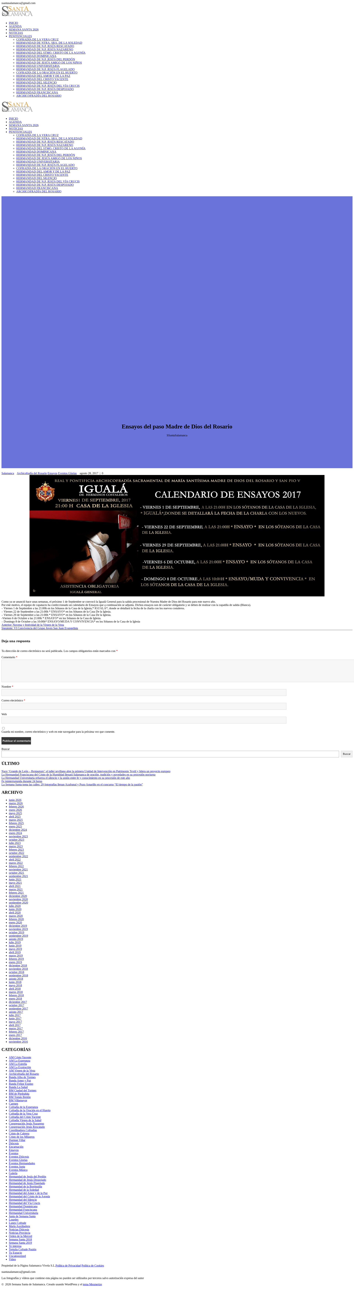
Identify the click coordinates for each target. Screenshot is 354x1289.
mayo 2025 (15, 813)
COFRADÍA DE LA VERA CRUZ (37, 39)
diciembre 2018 (18, 965)
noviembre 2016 (18, 1041)
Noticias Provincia (19, 1232)
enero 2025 (15, 826)
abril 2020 (15, 912)
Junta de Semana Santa (22, 1216)
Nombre (7, 686)
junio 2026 (15, 800)
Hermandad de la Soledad (24, 1189)
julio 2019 (15, 942)
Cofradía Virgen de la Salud (25, 1120)
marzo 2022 (16, 862)
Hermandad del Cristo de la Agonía (29, 1196)
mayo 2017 (15, 1021)
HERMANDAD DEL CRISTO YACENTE (42, 79)
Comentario (9, 657)
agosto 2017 (16, 1011)
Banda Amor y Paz (20, 1080)
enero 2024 (15, 833)
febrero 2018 (16, 995)
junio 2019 (15, 945)
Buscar (5, 749)
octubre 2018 (16, 972)
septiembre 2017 (18, 1008)
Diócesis (14, 1143)
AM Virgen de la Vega (22, 1070)
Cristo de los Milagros (21, 1136)
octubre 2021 (16, 872)
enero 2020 (15, 922)
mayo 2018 (15, 985)
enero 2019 (15, 962)
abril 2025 (15, 816)
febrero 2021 (16, 892)
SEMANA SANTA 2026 (24, 29)
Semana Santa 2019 (20, 1242)
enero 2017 (15, 1035)
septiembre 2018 (18, 975)
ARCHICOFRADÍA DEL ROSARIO (38, 95)
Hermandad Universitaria (23, 1212)
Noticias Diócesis (19, 1229)
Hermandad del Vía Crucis (24, 1203)
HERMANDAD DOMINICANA (36, 56)
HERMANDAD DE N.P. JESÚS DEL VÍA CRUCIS (48, 85)
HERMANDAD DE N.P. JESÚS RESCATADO (45, 46)
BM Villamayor (18, 1100)
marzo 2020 (16, 915)
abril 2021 (15, 886)
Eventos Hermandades (22, 1163)
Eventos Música (18, 1169)
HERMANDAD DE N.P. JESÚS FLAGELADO (45, 69)
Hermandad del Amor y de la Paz (28, 1193)
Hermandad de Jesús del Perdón (27, 1176)
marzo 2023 (16, 846)
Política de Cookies (92, 1265)
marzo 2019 (16, 955)
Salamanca (7, 473)
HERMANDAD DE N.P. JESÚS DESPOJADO (45, 89)
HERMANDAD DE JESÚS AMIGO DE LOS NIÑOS (49, 62)
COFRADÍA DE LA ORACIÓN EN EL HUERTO (46, 72)
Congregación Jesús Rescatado (27, 1126)
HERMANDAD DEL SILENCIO (36, 82)
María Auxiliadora (19, 1226)
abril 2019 (15, 952)
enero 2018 (15, 998)
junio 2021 (15, 879)
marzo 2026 (16, 803)
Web (4, 714)
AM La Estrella (18, 1063)
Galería (13, 1173)
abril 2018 (15, 988)
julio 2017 (15, 1015)
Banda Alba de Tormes (22, 1077)
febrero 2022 (16, 866)
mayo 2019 (15, 949)
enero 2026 (15, 809)
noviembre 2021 (18, 869)
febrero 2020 (16, 919)
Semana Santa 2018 (20, 1239)
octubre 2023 (16, 839)
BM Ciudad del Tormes (22, 1090)
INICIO (13, 22)
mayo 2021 (15, 882)
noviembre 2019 (18, 929)
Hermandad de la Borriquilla (25, 1186)
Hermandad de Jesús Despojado (27, 1179)
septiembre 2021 (18, 876)
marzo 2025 (16, 819)
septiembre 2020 (18, 902)
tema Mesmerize (92, 1284)
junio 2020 (15, 909)
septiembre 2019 (18, 935)
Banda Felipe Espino (21, 1083)
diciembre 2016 (18, 1038)
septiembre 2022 (18, 856)
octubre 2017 (16, 1005)
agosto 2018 (16, 978)
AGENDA (15, 26)
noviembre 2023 (18, 836)
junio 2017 (15, 1018)
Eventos (13, 1153)
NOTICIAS (16, 32)
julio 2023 (15, 843)
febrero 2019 (16, 958)
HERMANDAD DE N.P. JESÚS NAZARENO (44, 49)
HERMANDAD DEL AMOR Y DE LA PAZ (43, 75)
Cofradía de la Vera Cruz (23, 1113)
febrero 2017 (16, 1031)
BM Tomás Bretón (20, 1097)
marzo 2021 (16, 889)
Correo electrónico (13, 700)
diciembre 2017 (18, 1001)
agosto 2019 (16, 939)
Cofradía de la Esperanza (23, 1107)
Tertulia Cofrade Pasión (22, 1249)
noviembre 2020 (18, 899)
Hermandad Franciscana (23, 1209)
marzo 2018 (16, 992)
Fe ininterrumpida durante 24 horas (21, 781)
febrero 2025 (16, 823)
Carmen (13, 1103)
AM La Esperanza (19, 1060)
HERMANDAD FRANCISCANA (37, 92)
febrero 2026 (16, 806)
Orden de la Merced (20, 1236)
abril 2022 (15, 859)
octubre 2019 (16, 932)
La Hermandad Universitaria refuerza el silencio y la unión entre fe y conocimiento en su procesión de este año (65, 777)
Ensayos (52, 473)
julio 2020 (15, 905)
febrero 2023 (16, 849)
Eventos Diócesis (19, 1156)
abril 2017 (15, 1025)
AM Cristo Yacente (20, 1057)
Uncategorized (17, 1256)
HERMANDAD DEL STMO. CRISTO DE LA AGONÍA (51, 52)
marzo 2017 (16, 1028)
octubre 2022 (16, 852)
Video (12, 1259)
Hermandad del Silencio (23, 1199)
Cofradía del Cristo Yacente (25, 1116)
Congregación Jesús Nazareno (26, 1123)
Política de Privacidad (68, 1265)
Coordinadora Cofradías (23, 1130)
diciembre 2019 (18, 925)
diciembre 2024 (18, 829)
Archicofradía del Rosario (32, 473)
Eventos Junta (17, 1166)
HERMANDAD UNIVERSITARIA (38, 66)
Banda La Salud (18, 1087)
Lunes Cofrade (17, 1222)
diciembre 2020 (18, 896)
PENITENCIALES (20, 36)
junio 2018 (15, 982)
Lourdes (13, 1219)
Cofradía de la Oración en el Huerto (30, 1110)
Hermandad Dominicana (23, 1206)
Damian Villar (17, 1140)
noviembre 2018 (18, 968)
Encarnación (16, 1146)
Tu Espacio (15, 1252)
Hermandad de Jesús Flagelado (27, 1183)
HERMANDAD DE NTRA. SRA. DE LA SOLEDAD (49, 42)
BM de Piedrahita (19, 1093)
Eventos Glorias (67, 473)
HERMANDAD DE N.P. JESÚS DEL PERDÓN (45, 59)
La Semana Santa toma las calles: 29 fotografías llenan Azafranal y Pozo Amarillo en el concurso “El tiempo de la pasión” (72, 784)
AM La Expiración (20, 1067)
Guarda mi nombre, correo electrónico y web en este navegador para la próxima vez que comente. (58, 731)
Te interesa (15, 1246)
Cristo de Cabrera (19, 1133)
